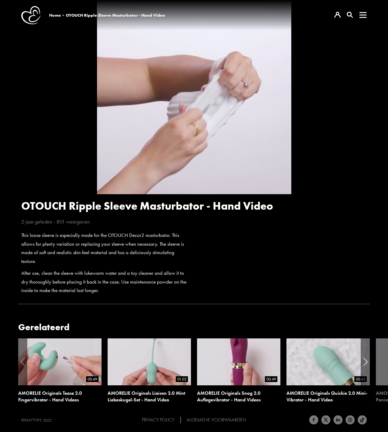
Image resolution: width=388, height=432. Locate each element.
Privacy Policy (158, 420)
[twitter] (325, 419)
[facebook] (313, 419)
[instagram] (350, 419)
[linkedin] (338, 419)
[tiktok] (362, 419)
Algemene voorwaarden (216, 420)
